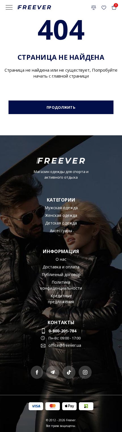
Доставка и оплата (61, 267)
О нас (61, 259)
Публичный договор (61, 274)
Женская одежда (61, 215)
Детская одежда (61, 223)
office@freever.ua (65, 345)
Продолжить (61, 107)
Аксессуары (61, 230)
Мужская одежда (61, 207)
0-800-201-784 (62, 330)
